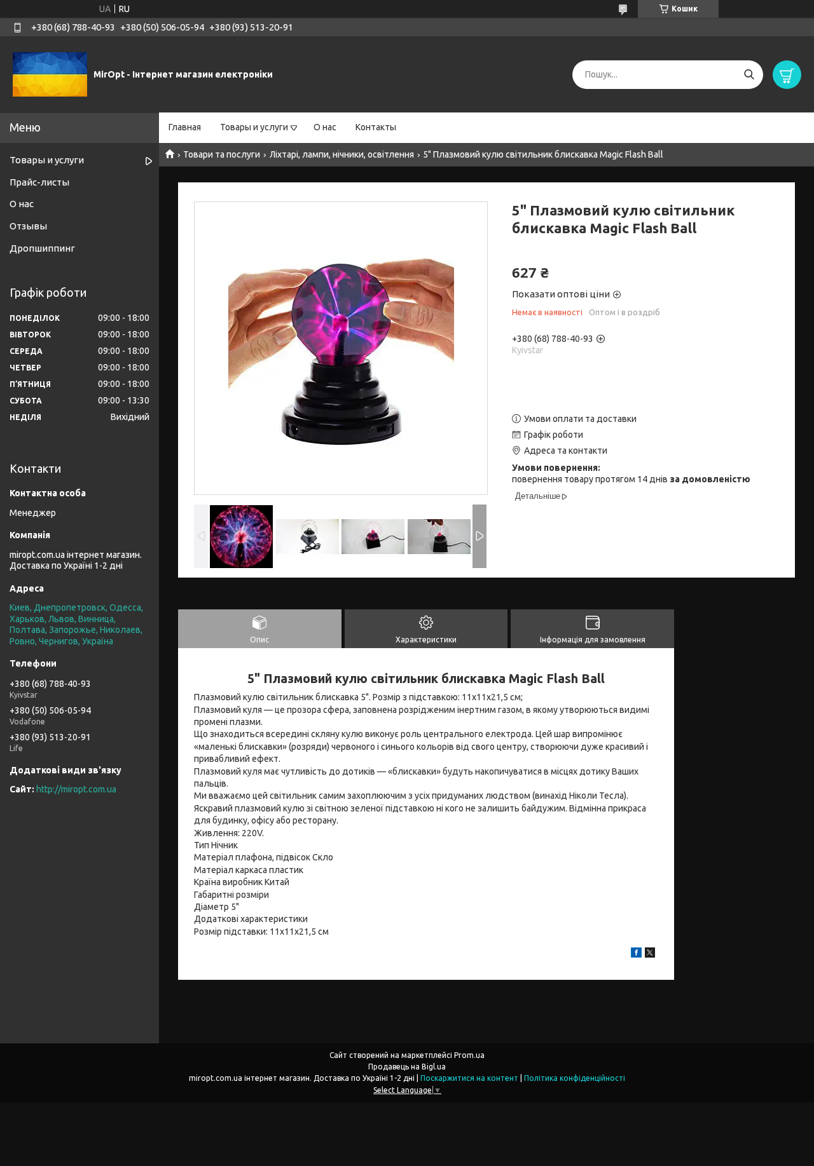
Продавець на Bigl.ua (407, 1066)
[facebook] (636, 954)
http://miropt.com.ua (76, 789)
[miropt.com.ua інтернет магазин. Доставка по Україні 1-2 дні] (50, 74)
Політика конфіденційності (574, 1078)
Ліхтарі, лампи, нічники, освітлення (342, 154)
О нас (325, 127)
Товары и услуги (254, 127)
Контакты (375, 127)
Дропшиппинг (42, 248)
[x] (650, 954)
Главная (185, 127)
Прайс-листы (39, 182)
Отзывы (28, 225)
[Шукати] (749, 74)
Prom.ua (469, 1055)
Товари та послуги (221, 154)
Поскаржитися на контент (469, 1078)
